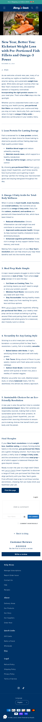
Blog (6, 651)
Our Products (9, 608)
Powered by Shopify (28, 717)
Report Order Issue (11, 575)
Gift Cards (8, 636)
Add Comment (33, 516)
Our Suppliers (9, 618)
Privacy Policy (9, 674)
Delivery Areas (9, 603)
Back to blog (22, 533)
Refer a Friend (9, 641)
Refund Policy (9, 664)
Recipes (7, 590)
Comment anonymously (29, 523)
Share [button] (6, 70)
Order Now (8, 623)
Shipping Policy (10, 669)
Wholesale (8, 646)
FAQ (5, 585)
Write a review (21, 554)
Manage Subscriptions (12, 570)
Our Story (7, 613)
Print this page (10, 490)
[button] (4, 7)
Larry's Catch (17, 717)
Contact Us (8, 580)
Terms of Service (10, 679)
